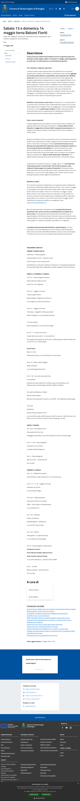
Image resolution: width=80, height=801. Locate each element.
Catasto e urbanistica (26, 745)
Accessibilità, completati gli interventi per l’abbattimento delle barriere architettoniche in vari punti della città (47, 614)
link (55, 791)
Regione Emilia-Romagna (7, 2)
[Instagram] (63, 9)
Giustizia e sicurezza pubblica (48, 739)
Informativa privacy (45, 770)
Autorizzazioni (24, 742)
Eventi (61, 755)
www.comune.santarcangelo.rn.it (37, 203)
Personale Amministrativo (8, 753)
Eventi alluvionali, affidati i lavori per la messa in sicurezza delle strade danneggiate (51, 609)
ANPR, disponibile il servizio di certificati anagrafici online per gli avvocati (48, 618)
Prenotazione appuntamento (28, 764)
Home (4, 21)
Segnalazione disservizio (27, 767)
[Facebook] (55, 9)
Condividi (62, 29)
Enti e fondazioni (5, 748)
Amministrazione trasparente (48, 764)
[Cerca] (77, 9)
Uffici (2, 745)
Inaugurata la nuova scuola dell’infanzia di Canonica (42, 635)
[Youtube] (59, 9)
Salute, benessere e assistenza (48, 748)
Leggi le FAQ (24, 770)
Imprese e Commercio (46, 742)
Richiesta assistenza (26, 773)
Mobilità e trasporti (45, 745)
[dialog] (40, 791)
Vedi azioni (70, 29)
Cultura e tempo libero (26, 748)
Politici (3, 750)
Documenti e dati (5, 756)
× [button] (78, 783)
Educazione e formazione (27, 750)
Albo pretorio (43, 767)
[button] (40, 798)
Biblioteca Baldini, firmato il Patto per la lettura (40, 611)
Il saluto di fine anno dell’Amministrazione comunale (42, 627)
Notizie (62, 739)
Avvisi (61, 745)
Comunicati (17, 21)
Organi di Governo (6, 739)
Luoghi (62, 753)
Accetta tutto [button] (34, 794)
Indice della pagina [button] (9, 50)
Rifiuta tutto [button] (46, 794)
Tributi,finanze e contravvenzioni (49, 750)
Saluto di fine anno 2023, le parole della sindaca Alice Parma (44, 624)
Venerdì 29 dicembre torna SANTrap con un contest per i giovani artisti (47, 629)
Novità (10, 21)
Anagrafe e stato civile (26, 739)
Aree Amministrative (6, 742)
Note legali (43, 773)
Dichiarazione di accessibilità (47, 776)
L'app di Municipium (40, 717)
